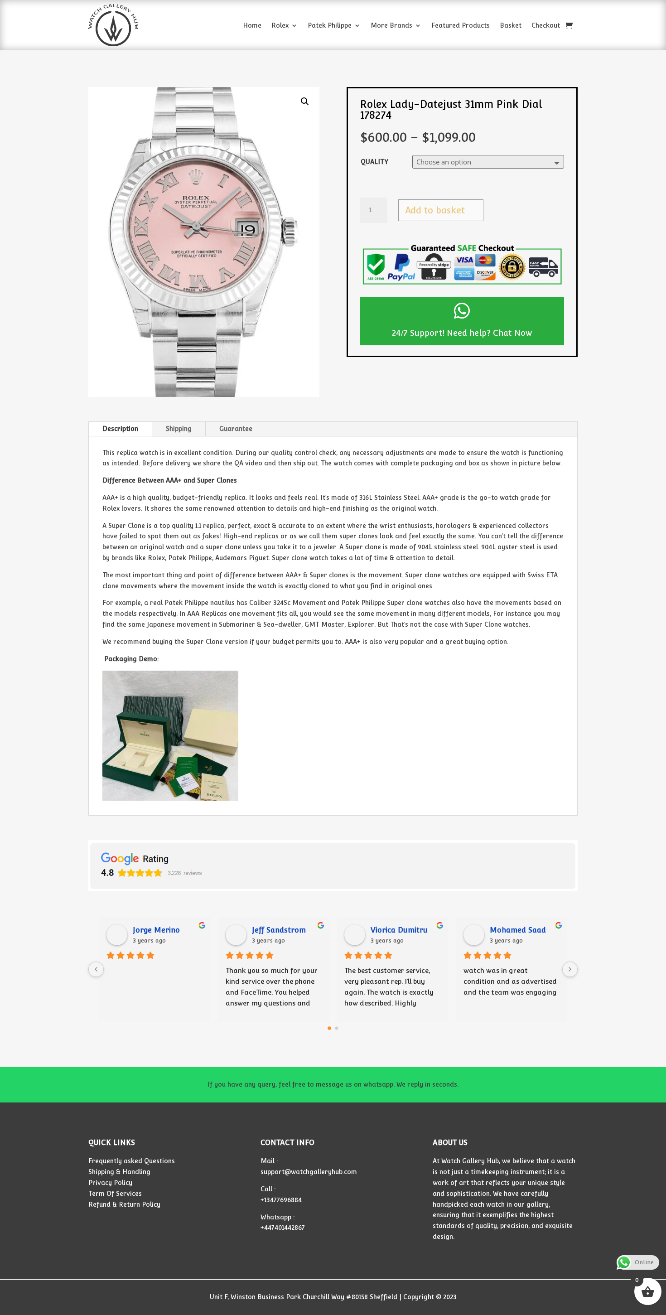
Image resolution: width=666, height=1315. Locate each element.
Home (252, 25)
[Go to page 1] (336, 1028)
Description (120, 428)
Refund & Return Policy (124, 1204)
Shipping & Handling (119, 1171)
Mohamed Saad (518, 930)
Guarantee (235, 428)
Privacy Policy (110, 1182)
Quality (374, 161)
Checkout (545, 25)
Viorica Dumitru (399, 930)
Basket (510, 25)
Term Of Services (115, 1193)
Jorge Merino (156, 930)
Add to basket (435, 210)
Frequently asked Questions (131, 1161)
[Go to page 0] (329, 1028)
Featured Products (460, 25)
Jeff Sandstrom (279, 930)
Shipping (179, 428)
